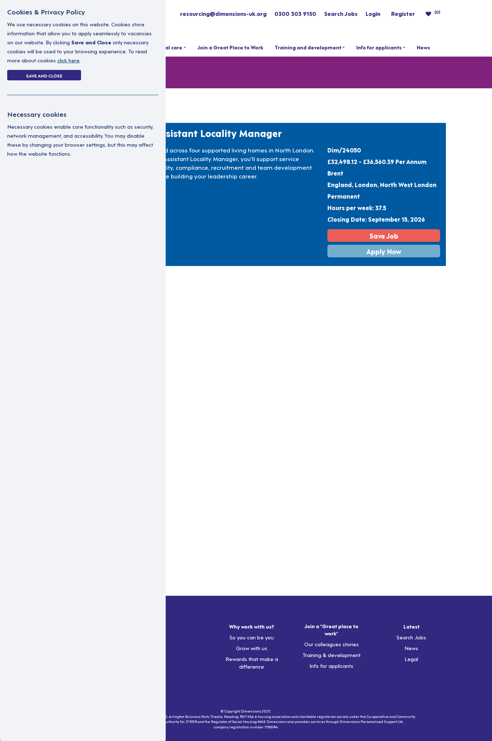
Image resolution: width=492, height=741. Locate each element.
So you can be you (251, 637)
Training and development (308, 47)
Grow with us (251, 648)
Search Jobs (341, 13)
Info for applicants (379, 47)
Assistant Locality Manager (218, 132)
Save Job (384, 235)
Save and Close (44, 75)
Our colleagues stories (331, 644)
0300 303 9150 (295, 13)
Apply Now (383, 251)
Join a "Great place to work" (331, 629)
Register (403, 13)
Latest (411, 626)
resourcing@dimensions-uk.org (223, 13)
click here (68, 60)
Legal (411, 658)
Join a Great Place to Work (230, 47)
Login (373, 13)
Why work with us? (251, 626)
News (423, 47)
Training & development (332, 654)
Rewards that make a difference (251, 662)
